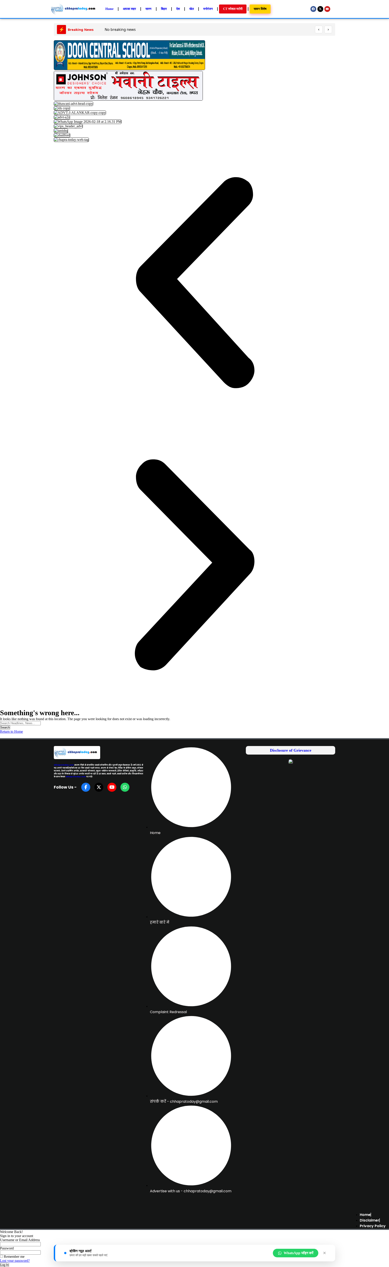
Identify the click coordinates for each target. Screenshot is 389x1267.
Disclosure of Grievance (290, 750)
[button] (194, 283)
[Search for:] (20, 723)
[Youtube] (327, 9)
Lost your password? (15, 1260)
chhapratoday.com (64, 765)
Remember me (14, 1256)
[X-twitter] (320, 9)
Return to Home (11, 731)
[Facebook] (313, 9)
